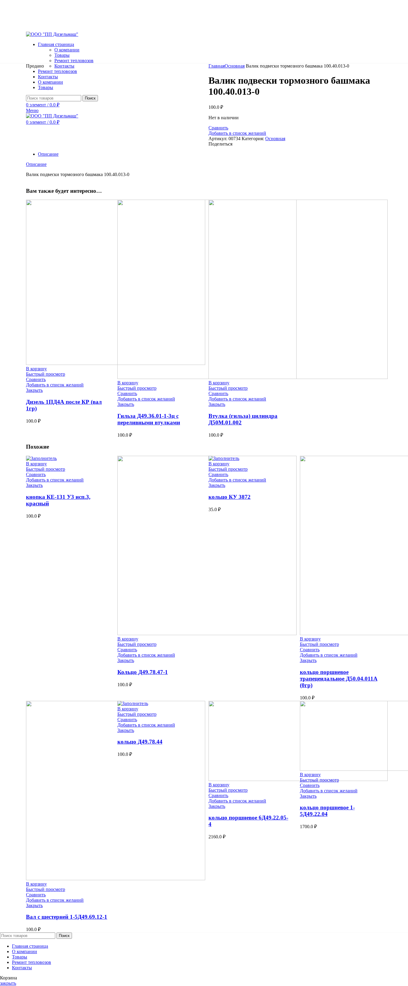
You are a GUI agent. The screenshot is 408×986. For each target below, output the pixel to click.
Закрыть (34, 390)
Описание (48, 154)
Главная (216, 65)
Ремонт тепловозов (73, 60)
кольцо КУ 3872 (229, 497)
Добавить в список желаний (237, 133)
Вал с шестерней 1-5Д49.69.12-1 (66, 917)
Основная (235, 65)
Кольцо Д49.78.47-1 (142, 672)
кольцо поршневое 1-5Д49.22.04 (327, 810)
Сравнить (218, 127)
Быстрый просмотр (45, 374)
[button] (36, 368)
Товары (62, 55)
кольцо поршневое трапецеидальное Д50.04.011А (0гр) (339, 678)
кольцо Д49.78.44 (139, 742)
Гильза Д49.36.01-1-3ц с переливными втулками (148, 419)
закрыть (8, 983)
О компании (66, 49)
